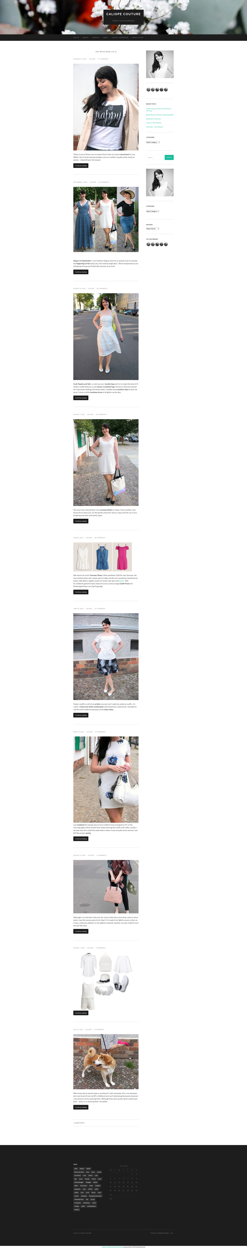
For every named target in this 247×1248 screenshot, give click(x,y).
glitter (95, 1182)
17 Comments (103, 59)
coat (84, 1175)
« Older (78, 1123)
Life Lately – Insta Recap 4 (154, 127)
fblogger (88, 1182)
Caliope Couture (123, 14)
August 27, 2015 (79, 855)
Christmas (77, 1175)
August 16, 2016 (79, 288)
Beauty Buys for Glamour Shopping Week (159, 115)
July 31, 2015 (78, 1029)
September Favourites (153, 119)
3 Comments (101, 855)
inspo (91, 1185)
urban (94, 1203)
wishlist (76, 1209)
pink (82, 1192)
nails (84, 1189)
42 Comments (102, 288)
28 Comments (103, 182)
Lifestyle (95, 37)
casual (99, 1172)
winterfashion (91, 1206)
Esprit (121, 581)
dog (75, 1179)
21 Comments (99, 608)
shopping (84, 1196)
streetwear (86, 1203)
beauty (82, 1168)
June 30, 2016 (78, 537)
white (83, 1206)
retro (99, 1192)
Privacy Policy (137, 37)
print (87, 1192)
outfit (96, 1189)
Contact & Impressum (120, 37)
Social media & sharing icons (112, 1247)
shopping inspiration (95, 1196)
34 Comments (100, 732)
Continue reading (81, 165)
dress (80, 1179)
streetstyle (77, 1203)
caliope (92, 59)
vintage (76, 1206)
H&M (76, 1185)
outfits (76, 1192)
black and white (79, 1172)
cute (96, 1175)
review (76, 1196)
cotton (90, 1175)
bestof (88, 1168)
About (105, 37)
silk (87, 1199)
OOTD (90, 1189)
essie (99, 1179)
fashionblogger (78, 1182)
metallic (97, 1185)
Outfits (76, 37)
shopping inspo (78, 1199)
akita (75, 1168)
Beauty (85, 37)
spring (92, 1199)
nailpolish (77, 1189)
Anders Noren (163, 1233)
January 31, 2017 (80, 59)
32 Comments (101, 414)
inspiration (83, 1185)
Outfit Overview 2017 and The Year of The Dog (158, 110)
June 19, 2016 (78, 608)
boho (93, 1172)
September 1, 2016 (80, 182)
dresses (87, 1179)
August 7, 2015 (79, 948)
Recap (93, 1192)
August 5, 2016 (79, 414)
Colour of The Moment (153, 123)
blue (87, 1172)
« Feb (110, 1198)
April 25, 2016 (78, 732)
